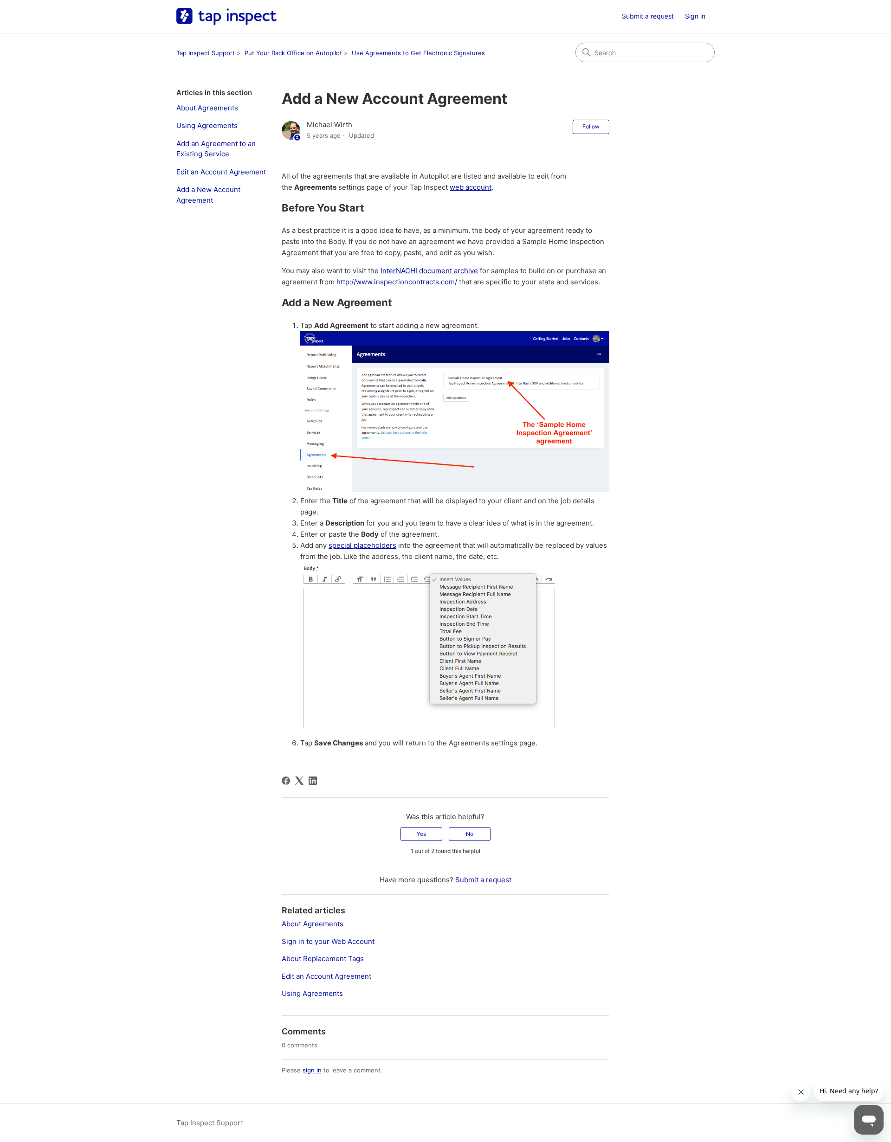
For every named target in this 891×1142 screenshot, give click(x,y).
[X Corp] (299, 780)
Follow (591, 126)
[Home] (226, 16)
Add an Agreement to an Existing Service (216, 149)
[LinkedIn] (313, 780)
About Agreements (207, 107)
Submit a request (648, 16)
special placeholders (362, 545)
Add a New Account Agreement (208, 195)
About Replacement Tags (323, 958)
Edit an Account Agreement (221, 171)
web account (470, 187)
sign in (312, 1070)
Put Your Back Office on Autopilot (293, 53)
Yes (421, 833)
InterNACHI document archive (429, 270)
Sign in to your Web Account (328, 941)
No (469, 833)
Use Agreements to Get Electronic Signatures (418, 53)
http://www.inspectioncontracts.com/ (396, 281)
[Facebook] (286, 780)
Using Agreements (207, 125)
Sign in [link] (695, 16)
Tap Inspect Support (205, 53)
